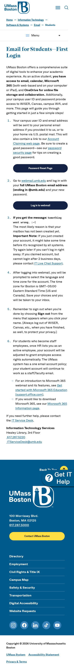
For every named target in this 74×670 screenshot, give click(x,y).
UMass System (15, 654)
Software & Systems (17, 25)
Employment (18, 564)
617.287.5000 (19, 525)
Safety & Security (22, 587)
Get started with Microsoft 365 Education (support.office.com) (41, 390)
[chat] (57, 478)
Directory (16, 556)
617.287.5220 (16, 437)
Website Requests (22, 611)
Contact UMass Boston (37, 536)
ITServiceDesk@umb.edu (24, 442)
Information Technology (31, 20)
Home (9, 20)
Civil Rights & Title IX (24, 572)
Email (37, 25)
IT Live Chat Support (48, 263)
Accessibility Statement (43, 654)
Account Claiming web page (36, 141)
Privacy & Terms (16, 662)
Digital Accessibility (23, 603)
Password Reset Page (40, 168)
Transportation (20, 595)
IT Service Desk (22, 420)
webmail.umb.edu (33, 180)
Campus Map (18, 580)
